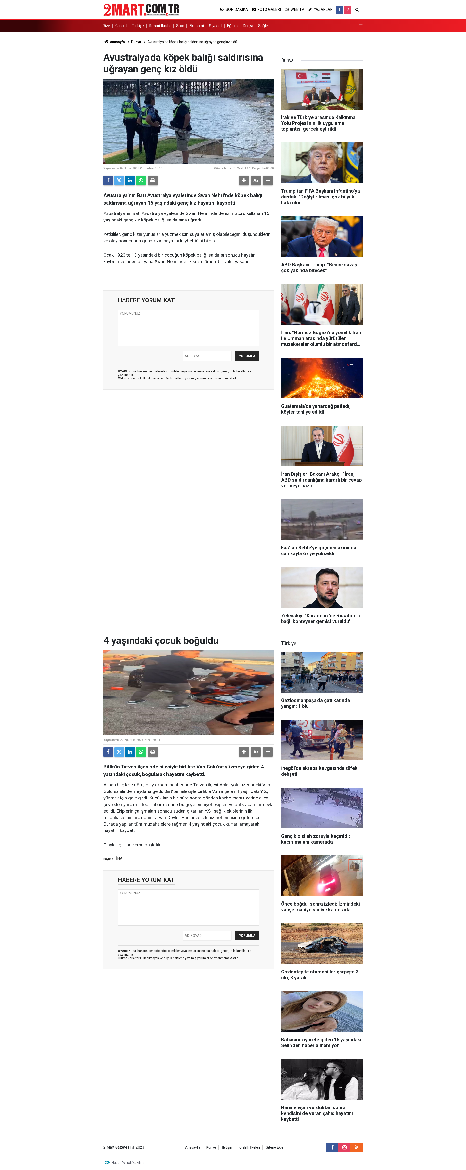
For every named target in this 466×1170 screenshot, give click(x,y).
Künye (211, 1148)
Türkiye (138, 26)
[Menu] (361, 26)
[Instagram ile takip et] (347, 10)
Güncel (121, 26)
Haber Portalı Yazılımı (128, 1163)
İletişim (227, 1148)
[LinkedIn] (130, 180)
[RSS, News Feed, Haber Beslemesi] (356, 1147)
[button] (244, 180)
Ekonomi (196, 26)
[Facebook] (108, 180)
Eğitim (232, 26)
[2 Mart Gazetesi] (141, 9)
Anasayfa (117, 42)
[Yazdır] (153, 180)
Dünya (248, 26)
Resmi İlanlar (160, 26)
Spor (180, 26)
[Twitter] (119, 180)
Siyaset (215, 26)
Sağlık (263, 26)
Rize (106, 26)
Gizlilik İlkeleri (249, 1148)
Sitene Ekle (274, 1148)
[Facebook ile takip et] (339, 10)
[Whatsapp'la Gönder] (141, 180)
